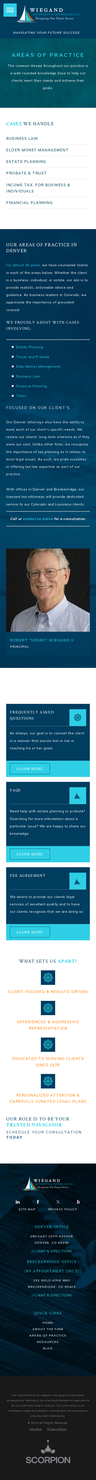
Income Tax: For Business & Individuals (38, 188)
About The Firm (47, 1329)
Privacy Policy (62, 1209)
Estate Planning (26, 161)
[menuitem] (48, 1323)
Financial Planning (29, 202)
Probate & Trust (26, 173)
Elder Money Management (37, 150)
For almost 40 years (23, 265)
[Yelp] (78, 1202)
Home (48, 1322)
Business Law (22, 138)
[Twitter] (58, 1202)
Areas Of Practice (48, 1335)
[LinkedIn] (18, 1202)
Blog (48, 1348)
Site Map (27, 1209)
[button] (10, 10)
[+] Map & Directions (52, 1295)
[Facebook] (38, 1202)
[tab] (48, 138)
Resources (48, 1342)
